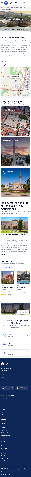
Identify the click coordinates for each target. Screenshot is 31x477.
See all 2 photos (23, 312)
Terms (6, 472)
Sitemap (3, 438)
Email (2, 377)
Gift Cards (3, 417)
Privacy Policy (4, 432)
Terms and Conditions (6, 435)
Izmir (25, 7)
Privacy (2, 472)
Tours (13, 29)
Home (2, 7)
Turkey (12, 7)
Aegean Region (18, 7)
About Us (3, 407)
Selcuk (2, 9)
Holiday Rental (4, 458)
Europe (7, 7)
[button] (15, 80)
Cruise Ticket (4, 456)
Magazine (3, 419)
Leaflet (25, 95)
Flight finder (4, 453)
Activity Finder (4, 448)
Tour (2, 451)
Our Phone (4, 371)
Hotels (18, 29)
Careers (3, 409)
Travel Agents (4, 461)
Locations (23, 29)
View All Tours (6, 267)
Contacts (3, 427)
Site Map (11, 472)
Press (2, 414)
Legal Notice (4, 430)
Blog (2, 412)
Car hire (3, 446)
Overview (7, 29)
